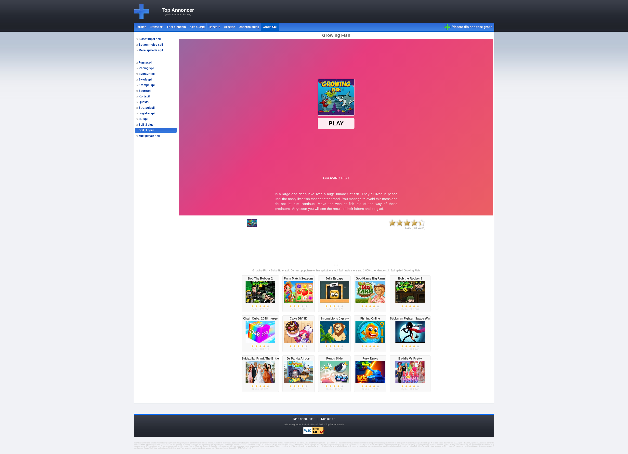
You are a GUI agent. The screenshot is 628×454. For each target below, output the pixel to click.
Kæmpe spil (147, 85)
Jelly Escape (334, 278)
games (168, 446)
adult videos (467, 446)
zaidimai (343, 446)
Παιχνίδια (426, 446)
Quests (144, 102)
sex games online (375, 446)
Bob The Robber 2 (260, 278)
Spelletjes (172, 448)
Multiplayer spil (149, 136)
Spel (155, 448)
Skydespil (145, 79)
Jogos (231, 448)
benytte (137, 443)
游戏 (243, 448)
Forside (141, 27)
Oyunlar (218, 448)
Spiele (136, 448)
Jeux (141, 448)
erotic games (455, 446)
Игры (481, 446)
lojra (419, 446)
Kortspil (144, 96)
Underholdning (249, 27)
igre (432, 446)
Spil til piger (147, 124)
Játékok (164, 448)
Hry (235, 448)
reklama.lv (288, 443)
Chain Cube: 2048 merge (260, 318)
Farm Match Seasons (299, 278)
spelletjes (392, 446)
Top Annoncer (178, 10)
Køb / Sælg (197, 27)
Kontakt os (328, 419)
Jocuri (146, 448)
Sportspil (145, 91)
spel (349, 446)
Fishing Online (370, 318)
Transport (156, 27)
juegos (408, 446)
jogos (402, 446)
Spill (151, 448)
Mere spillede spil (151, 50)
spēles (210, 443)
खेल (239, 448)
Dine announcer (303, 419)
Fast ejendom (176, 27)
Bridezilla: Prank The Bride (260, 358)
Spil (159, 448)
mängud (438, 446)
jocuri (385, 446)
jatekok (414, 446)
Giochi (208, 448)
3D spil (143, 119)
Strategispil (147, 107)
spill (321, 444)
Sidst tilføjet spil (150, 39)
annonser (405, 444)
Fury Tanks (370, 358)
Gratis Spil (270, 27)
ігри (443, 446)
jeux (327, 446)
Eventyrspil (147, 74)
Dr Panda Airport (298, 358)
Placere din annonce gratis (472, 27)
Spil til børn (146, 130)
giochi (331, 446)
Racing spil (146, 68)
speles (153, 443)
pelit (398, 446)
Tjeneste (214, 27)
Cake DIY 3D (298, 318)
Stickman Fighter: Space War (410, 318)
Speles (194, 448)
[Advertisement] (296, 11)
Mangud (188, 448)
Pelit (182, 448)
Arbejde (229, 27)
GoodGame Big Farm (370, 278)
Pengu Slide (334, 358)
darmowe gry (310, 446)
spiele (337, 446)
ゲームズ (249, 448)
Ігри (213, 448)
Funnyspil (145, 62)
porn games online (359, 446)
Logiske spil (147, 113)
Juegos (225, 448)
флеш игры (489, 446)
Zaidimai (201, 448)
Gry (178, 448)
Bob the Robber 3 (410, 278)
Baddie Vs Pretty (410, 358)
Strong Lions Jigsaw (334, 318)
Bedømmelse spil (151, 44)
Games (475, 446)
